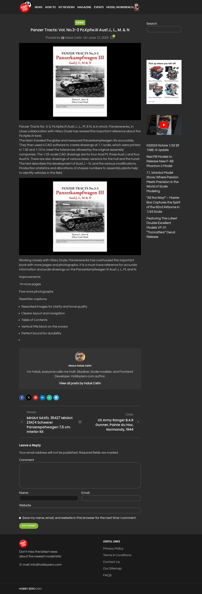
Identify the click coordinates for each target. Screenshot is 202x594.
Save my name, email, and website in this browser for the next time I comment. (79, 518)
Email (86, 492)
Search (151, 23)
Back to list (80, 422)
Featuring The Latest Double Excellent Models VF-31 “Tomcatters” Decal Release (161, 228)
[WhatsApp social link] (49, 397)
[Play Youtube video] (164, 125)
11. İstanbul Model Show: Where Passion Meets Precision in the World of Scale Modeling (162, 182)
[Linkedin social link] (42, 397)
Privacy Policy (113, 548)
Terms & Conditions (117, 555)
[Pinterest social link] (35, 397)
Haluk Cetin (73, 37)
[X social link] (28, 397)
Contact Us (111, 562)
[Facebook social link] (22, 397)
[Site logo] (25, 7)
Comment (27, 460)
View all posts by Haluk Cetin (80, 383)
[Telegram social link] (56, 397)
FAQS (107, 575)
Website (25, 505)
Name (24, 492)
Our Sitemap (112, 568)
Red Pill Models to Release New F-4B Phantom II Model (160, 161)
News (80, 22)
